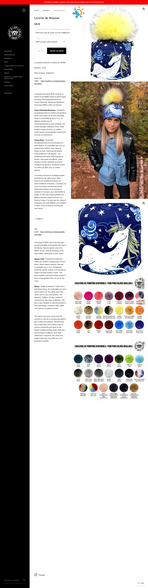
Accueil (36, 10)
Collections (46, 10)
